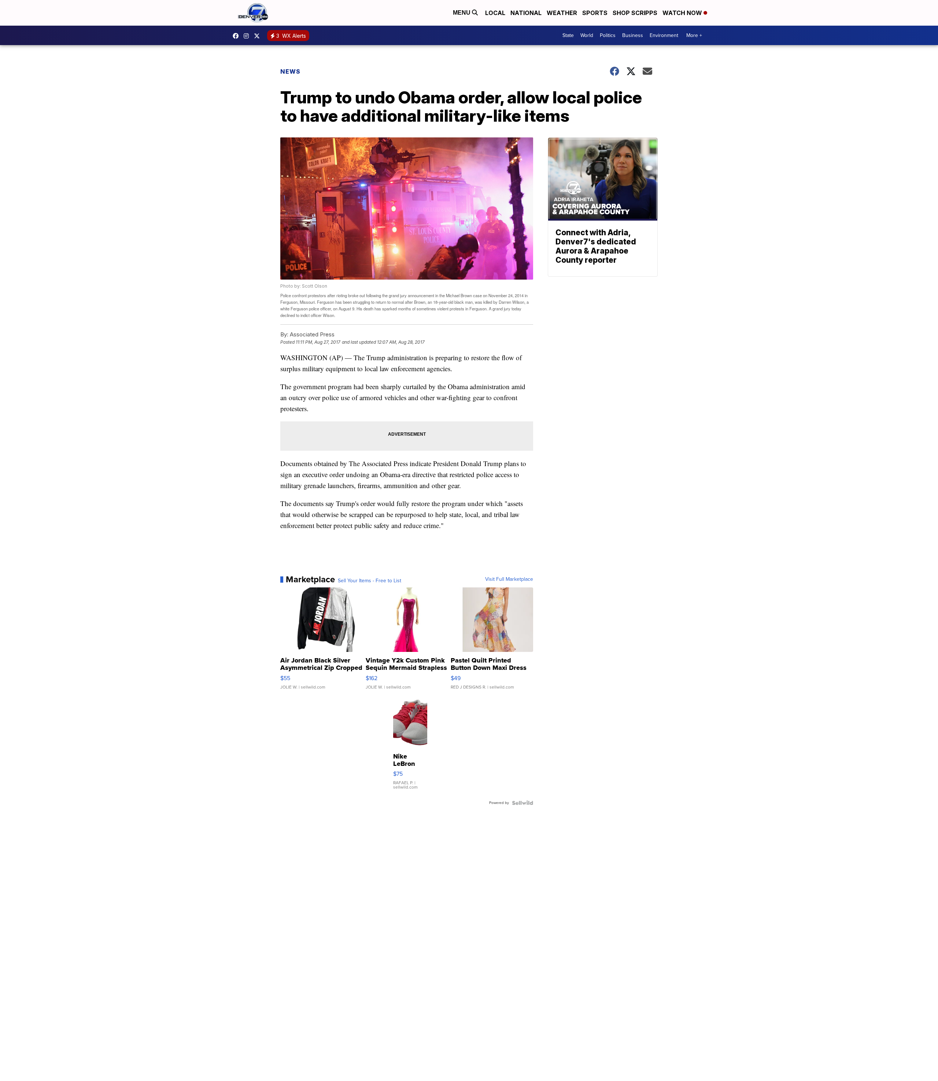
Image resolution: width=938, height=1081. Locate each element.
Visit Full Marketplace (509, 579)
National (526, 12)
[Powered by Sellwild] (522, 802)
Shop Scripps (635, 12)
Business (632, 35)
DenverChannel (258, 36)
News (290, 71)
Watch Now (683, 12)
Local (495, 12)
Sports (595, 12)
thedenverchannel (248, 36)
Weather (562, 12)
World (586, 35)
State (568, 35)
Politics (608, 35)
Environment (664, 35)
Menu (462, 13)
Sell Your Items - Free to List (369, 580)
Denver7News (237, 36)
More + (694, 35)
